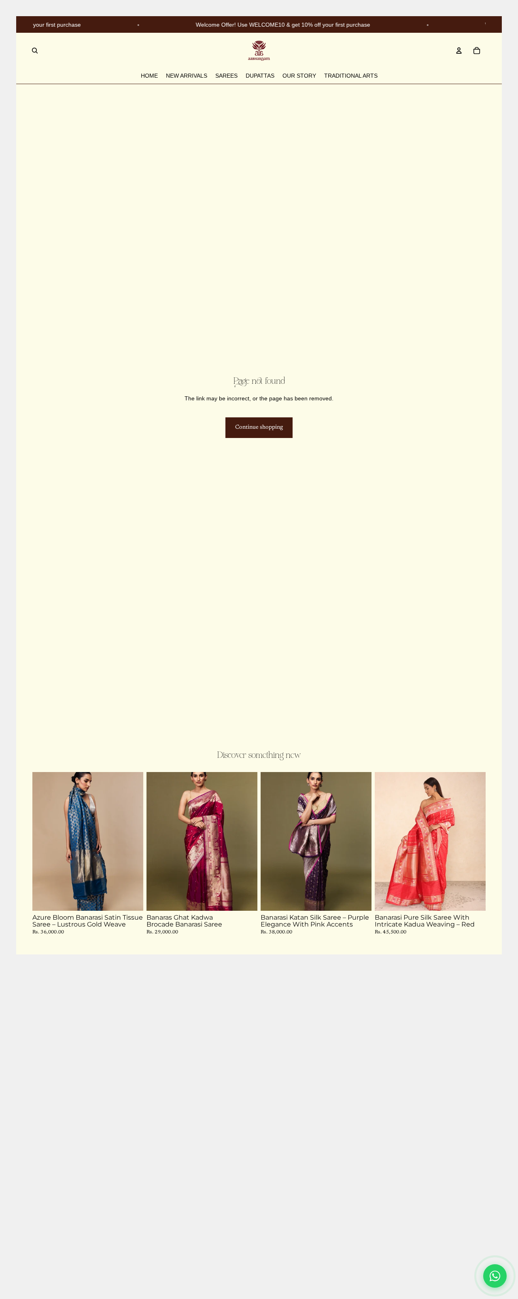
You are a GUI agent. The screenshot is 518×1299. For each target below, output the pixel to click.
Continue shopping (259, 427)
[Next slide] (131, 841)
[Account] (459, 50)
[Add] (130, 898)
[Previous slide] (44, 841)
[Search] (35, 50)
